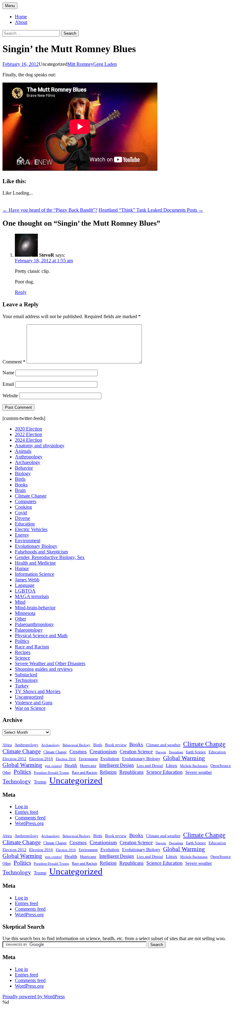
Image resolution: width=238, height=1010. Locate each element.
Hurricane (88, 766)
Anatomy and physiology (39, 445)
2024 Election (28, 440)
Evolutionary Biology (36, 546)
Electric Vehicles (31, 529)
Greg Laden (105, 64)
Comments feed (30, 817)
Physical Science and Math (41, 635)
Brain (20, 490)
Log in (21, 806)
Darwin (161, 752)
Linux (171, 765)
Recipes (22, 652)
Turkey (22, 685)
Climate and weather (163, 744)
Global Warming (184, 758)
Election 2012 (14, 759)
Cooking (23, 507)
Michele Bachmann (194, 766)
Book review (115, 744)
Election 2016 (41, 758)
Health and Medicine (35, 563)
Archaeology (27, 462)
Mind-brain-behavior (35, 607)
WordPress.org (29, 823)
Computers (25, 501)
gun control (53, 766)
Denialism (176, 752)
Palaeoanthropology (34, 624)
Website (10, 395)
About (21, 22)
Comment (13, 361)
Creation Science (136, 751)
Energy (22, 535)
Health (70, 765)
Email (8, 384)
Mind (20, 602)
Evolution (109, 758)
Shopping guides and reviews (44, 669)
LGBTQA (25, 590)
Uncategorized (29, 697)
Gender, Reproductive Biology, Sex (50, 557)
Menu (10, 5)
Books (21, 484)
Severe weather (198, 772)
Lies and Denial (150, 766)
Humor (22, 568)
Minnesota (25, 613)
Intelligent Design (116, 765)
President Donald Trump (51, 772)
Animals (23, 451)
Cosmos (78, 752)
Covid (21, 512)
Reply (21, 292)
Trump (40, 781)
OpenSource (220, 766)
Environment (27, 540)
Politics (22, 641)
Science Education (164, 772)
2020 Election (28, 428)
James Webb (27, 579)
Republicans (131, 772)
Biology (23, 473)
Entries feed (26, 812)
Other (20, 618)
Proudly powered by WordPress (33, 996)
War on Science (30, 708)
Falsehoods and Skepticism (41, 551)
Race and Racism (32, 646)
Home (21, 16)
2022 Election (28, 434)
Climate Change (30, 495)
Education (25, 523)
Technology (26, 680)
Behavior (24, 468)
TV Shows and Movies (37, 691)
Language (24, 585)
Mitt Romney (80, 64)
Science (22, 658)
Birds (20, 479)
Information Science (34, 574)
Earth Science (196, 752)
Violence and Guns (33, 702)
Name (8, 372)
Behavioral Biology (76, 745)
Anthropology (28, 456)
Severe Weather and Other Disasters (50, 663)
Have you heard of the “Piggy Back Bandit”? (49, 210)
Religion (108, 772)
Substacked (26, 674)
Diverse (22, 518)
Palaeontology (29, 630)
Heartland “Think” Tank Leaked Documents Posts (151, 210)
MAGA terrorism (32, 596)
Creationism (103, 751)
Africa (7, 745)
